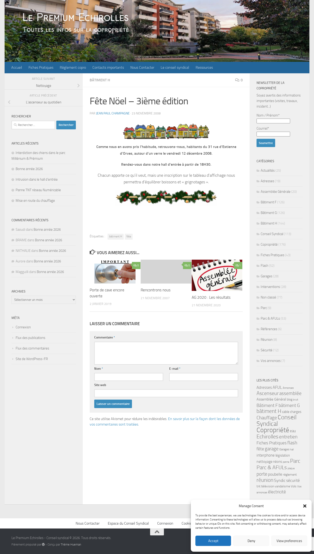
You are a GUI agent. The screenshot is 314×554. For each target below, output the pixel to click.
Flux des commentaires (32, 348)
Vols (294, 486)
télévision (267, 486)
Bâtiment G (269, 213)
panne (286, 461)
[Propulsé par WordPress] (43, 544)
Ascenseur (268, 393)
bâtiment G (289, 405)
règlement (290, 475)
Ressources (204, 67)
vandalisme (282, 486)
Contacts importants (108, 67)
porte (262, 474)
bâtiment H (115, 236)
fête (128, 236)
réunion (265, 480)
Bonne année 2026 (29, 169)
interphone (266, 455)
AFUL (277, 387)
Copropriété (269, 244)
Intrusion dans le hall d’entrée (37, 179)
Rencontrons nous (156, 290)
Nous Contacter (142, 67)
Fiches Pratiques (41, 67)
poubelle (275, 474)
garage (272, 449)
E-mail (174, 369)
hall (292, 449)
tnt (258, 486)
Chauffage (267, 417)
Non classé (268, 297)
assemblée (290, 393)
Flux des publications (30, 338)
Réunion (267, 340)
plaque (291, 468)
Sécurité (266, 350)
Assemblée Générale (276, 192)
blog (289, 399)
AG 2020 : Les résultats (211, 297)
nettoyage (264, 461)
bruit (295, 399)
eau (293, 431)
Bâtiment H (100, 80)
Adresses (267, 181)
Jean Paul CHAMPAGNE (113, 113)
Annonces (288, 387)
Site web (100, 385)
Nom (98, 369)
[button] (305, 506)
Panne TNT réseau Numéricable (38, 190)
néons (277, 462)
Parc (264, 308)
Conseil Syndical (272, 234)
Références (269, 329)
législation (282, 455)
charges (295, 412)
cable (285, 412)
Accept (213, 541)
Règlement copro (73, 67)
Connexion (23, 327)
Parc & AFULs (270, 318)
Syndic (279, 480)
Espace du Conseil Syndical (128, 523)
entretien (288, 437)
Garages (266, 276)
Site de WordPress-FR (32, 359)
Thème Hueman (71, 544)
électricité (277, 491)
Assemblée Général (271, 399)
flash (292, 443)
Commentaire (104, 337)
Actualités (268, 170)
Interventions (270, 287)
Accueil (16, 67)
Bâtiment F (269, 202)
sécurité (293, 480)
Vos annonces (271, 361)
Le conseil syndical (175, 67)
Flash (264, 266)
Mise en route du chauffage (35, 201)
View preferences (289, 541)
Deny (251, 541)
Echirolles (267, 436)
